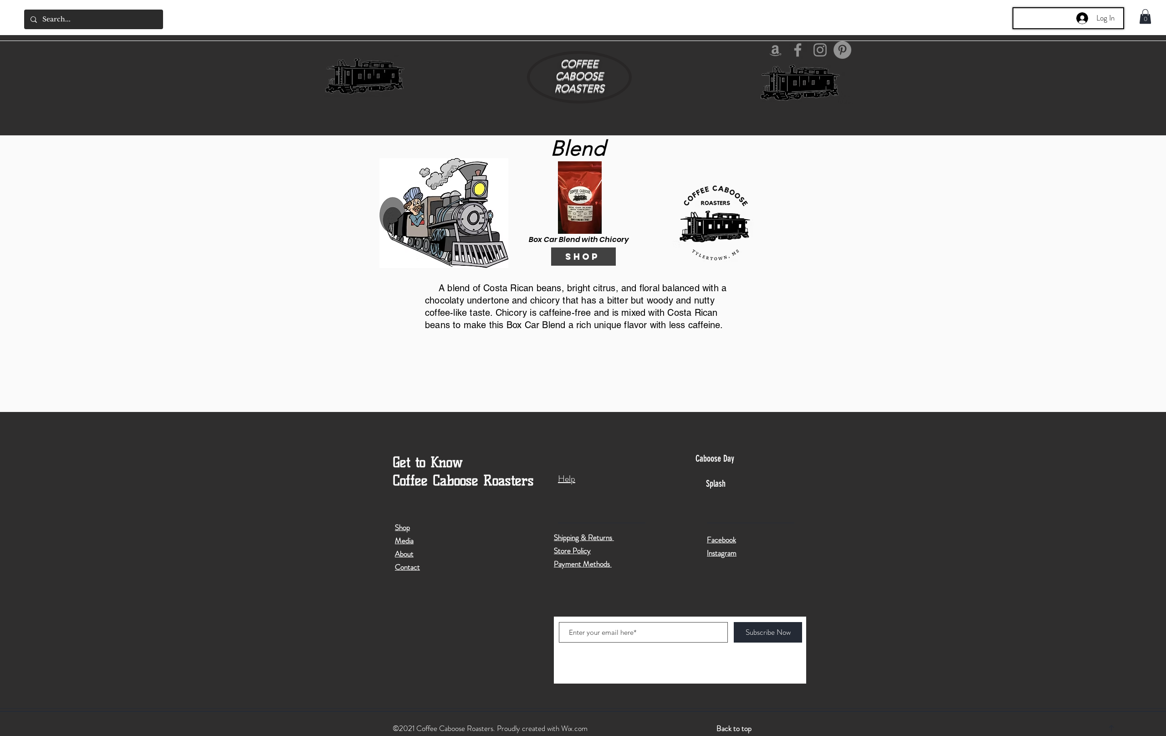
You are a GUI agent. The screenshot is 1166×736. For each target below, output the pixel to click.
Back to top (734, 728)
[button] (1145, 16)
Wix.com (574, 728)
